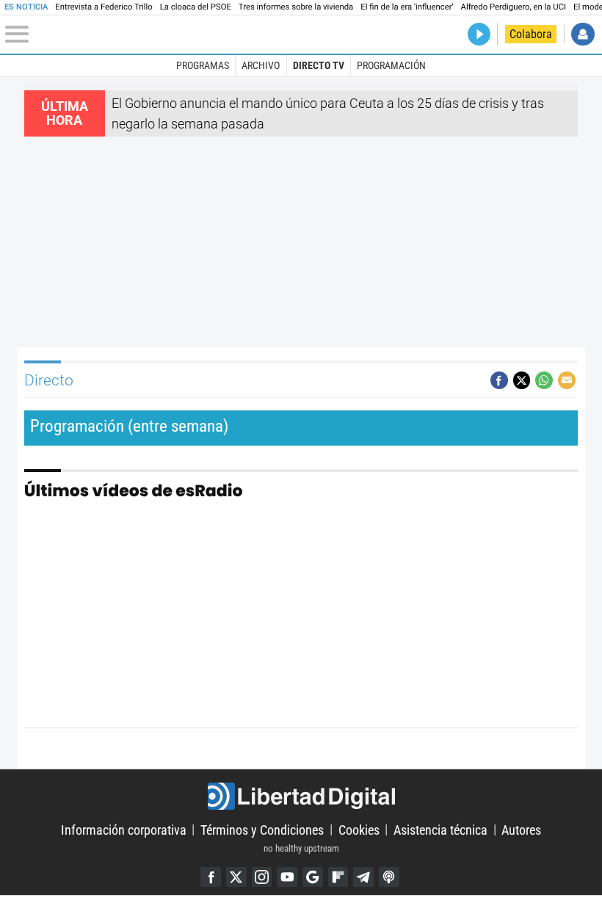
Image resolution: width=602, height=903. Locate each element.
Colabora (530, 34)
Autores (521, 829)
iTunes (389, 877)
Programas (202, 65)
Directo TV (318, 65)
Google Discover (312, 877)
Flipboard (338, 877)
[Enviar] (544, 380)
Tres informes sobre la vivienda (296, 7)
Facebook (210, 877)
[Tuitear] (522, 380)
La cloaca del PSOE (195, 7)
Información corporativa (123, 829)
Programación (391, 65)
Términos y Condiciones (262, 829)
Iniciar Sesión (582, 34)
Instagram (262, 877)
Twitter (236, 877)
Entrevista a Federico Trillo (103, 7)
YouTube (287, 877)
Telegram (363, 877)
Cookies (359, 829)
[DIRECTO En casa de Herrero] (479, 34)
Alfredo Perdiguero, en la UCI (513, 7)
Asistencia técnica (440, 829)
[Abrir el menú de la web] (103, 34)
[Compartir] (499, 380)
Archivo (261, 65)
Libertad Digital (301, 796)
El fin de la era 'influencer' (406, 7)
